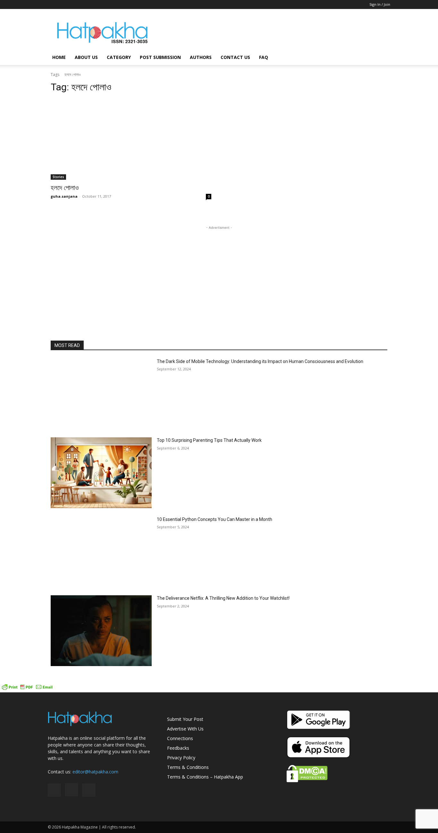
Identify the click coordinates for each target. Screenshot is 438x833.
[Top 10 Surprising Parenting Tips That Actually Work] (101, 472)
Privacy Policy (181, 758)
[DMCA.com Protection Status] (307, 781)
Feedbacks (178, 748)
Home (59, 57)
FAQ (263, 57)
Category (119, 57)
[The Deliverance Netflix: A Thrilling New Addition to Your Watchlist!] (101, 630)
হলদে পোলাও (65, 188)
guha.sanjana (64, 196)
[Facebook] (52, 4)
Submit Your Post (185, 719)
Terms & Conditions (188, 767)
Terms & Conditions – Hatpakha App (205, 777)
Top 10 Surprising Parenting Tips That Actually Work (209, 440)
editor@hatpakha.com (95, 772)
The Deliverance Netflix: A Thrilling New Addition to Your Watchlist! (223, 598)
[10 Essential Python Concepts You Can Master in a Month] (101, 551)
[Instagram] (63, 4)
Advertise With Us (185, 729)
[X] (74, 4)
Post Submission (160, 57)
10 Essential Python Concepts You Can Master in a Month (214, 519)
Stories (58, 177)
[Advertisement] (273, 32)
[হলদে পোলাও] (131, 139)
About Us (86, 57)
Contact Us (235, 57)
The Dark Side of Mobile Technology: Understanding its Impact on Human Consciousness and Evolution (260, 361)
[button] (382, 58)
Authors (201, 57)
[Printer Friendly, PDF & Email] (27, 689)
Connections (180, 738)
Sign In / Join (379, 4)
